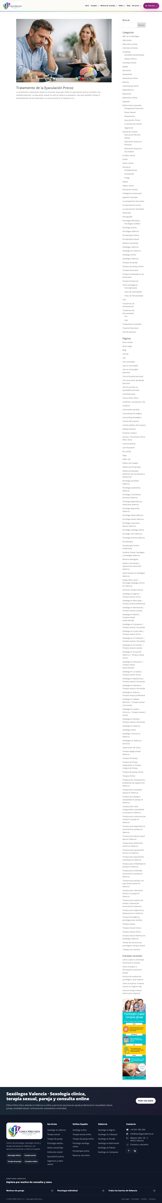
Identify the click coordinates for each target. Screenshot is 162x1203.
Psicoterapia (128, 541)
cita (124, 358)
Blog (124, 350)
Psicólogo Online (130, 227)
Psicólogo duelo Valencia (133, 515)
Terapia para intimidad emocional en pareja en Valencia (133, 873)
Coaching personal (130, 86)
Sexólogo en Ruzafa (106, 1139)
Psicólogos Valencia (131, 231)
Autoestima (127, 74)
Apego (125, 66)
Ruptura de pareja (130, 243)
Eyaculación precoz (55, 1156)
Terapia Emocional (130, 270)
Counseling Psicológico (132, 413)
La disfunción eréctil (133, 124)
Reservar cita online (81, 1155)
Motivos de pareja (15, 1190)
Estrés (125, 159)
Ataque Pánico (130, 59)
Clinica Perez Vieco (130, 398)
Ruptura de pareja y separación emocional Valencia (132, 566)
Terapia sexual (53, 1134)
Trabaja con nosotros (131, 949)
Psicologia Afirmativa (131, 220)
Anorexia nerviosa (130, 48)
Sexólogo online (129, 730)
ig (135, 1150)
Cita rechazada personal (133, 376)
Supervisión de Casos (132, 747)
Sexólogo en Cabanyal (107, 1134)
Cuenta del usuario (131, 421)
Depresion (127, 94)
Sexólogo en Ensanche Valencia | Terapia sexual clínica (133, 655)
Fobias (125, 182)
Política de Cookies (130, 463)
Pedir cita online (145, 1100)
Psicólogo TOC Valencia (132, 534)
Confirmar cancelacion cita (134, 402)
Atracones (127, 70)
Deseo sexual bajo (55, 1147)
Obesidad (127, 213)
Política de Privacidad (132, 467)
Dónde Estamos (129, 429)
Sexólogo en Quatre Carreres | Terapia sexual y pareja (134, 712)
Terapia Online (129, 776)
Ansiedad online (129, 62)
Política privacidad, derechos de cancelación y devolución (134, 474)
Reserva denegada (130, 559)
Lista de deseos (129, 443)
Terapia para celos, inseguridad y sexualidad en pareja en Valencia (133, 809)
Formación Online (130, 189)
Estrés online (128, 163)
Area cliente (128, 342)
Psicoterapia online (81, 1151)
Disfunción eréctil (55, 1152)
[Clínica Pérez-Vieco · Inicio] (17, 6)
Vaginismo (128, 128)
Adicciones (127, 40)
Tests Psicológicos (130, 285)
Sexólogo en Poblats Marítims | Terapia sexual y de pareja (134, 702)
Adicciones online (130, 44)
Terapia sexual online (132, 932)
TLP (125, 316)
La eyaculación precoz (132, 205)
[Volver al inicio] (24, 1131)
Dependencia (128, 90)
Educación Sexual (130, 132)
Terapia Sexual (129, 924)
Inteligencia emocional (132, 193)
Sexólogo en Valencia (56, 1130)
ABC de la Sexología (131, 36)
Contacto (126, 405)
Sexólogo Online (129, 254)
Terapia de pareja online (133, 266)
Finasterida (129, 174)
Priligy (127, 178)
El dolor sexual (129, 155)
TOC (124, 299)
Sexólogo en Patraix (106, 1147)
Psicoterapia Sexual (131, 239)
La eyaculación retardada (133, 209)
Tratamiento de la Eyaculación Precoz (44, 87)
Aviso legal (125, 1199)
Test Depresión (130, 288)
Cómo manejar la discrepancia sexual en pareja (132, 969)
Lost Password (129, 447)
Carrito (125, 354)
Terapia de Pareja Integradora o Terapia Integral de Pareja (132, 765)
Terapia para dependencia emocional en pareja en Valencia (134, 829)
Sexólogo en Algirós (106, 1130)
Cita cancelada (129, 362)
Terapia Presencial (130, 281)
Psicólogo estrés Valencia (133, 519)
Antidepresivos (130, 170)
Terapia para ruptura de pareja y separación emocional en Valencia (133, 903)
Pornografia (127, 216)
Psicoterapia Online (131, 235)
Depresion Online (130, 97)
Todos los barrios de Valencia (122, 1190)
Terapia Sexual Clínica (132, 928)
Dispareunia (129, 116)
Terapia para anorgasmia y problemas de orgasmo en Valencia (134, 783)
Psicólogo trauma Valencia (134, 537)
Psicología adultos (55, 1143)
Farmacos (127, 167)
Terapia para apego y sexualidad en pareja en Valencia (133, 799)
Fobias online (128, 185)
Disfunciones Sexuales (132, 105)
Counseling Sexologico (132, 417)
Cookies (144, 1199)
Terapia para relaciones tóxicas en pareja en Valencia (133, 893)
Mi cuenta (127, 451)
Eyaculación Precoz (132, 120)
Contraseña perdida (131, 409)
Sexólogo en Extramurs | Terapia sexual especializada (133, 665)
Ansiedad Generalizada (134, 55)
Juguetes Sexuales (130, 197)
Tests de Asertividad (133, 292)
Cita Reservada (129, 394)
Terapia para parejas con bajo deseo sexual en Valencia (133, 883)
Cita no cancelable (130, 365)
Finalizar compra (130, 433)
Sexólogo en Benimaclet (108, 1143)
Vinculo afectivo (129, 332)
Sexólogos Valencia (130, 258)
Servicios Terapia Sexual (133, 590)
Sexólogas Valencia (130, 247)
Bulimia (126, 82)
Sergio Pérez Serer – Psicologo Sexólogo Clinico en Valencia (134, 583)
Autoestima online (130, 78)
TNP (126, 320)
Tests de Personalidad (133, 296)
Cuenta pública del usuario (134, 425)
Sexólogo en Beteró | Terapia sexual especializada (131, 617)
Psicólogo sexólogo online (133, 530)
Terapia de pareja (130, 262)
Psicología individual (67, 1190)
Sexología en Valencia (132, 251)
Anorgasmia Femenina (133, 108)
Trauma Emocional (130, 328)
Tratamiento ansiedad (132, 324)
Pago (125, 455)
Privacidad (135, 1199)
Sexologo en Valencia (131, 726)
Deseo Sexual (130, 112)
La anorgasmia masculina (133, 201)
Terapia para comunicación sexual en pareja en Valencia (134, 819)
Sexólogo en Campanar (108, 1152)
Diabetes (126, 101)
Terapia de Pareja (130, 758)
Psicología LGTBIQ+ (132, 223)
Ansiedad (126, 52)
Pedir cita (126, 459)
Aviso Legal (127, 346)
